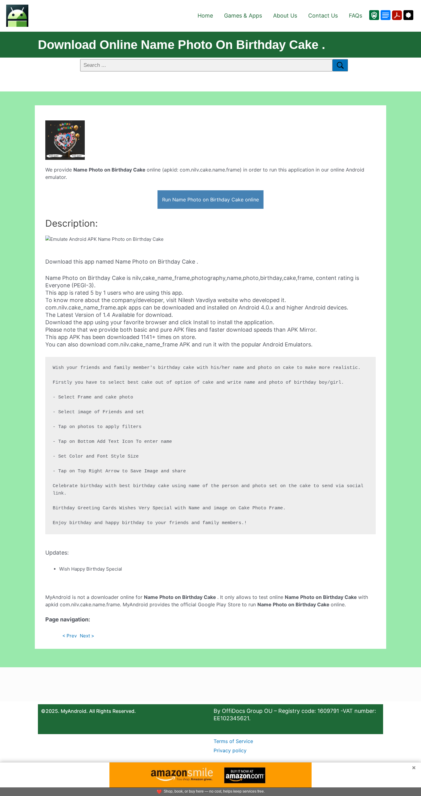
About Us (285, 15)
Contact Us (323, 15)
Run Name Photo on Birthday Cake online (210, 199)
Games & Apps (243, 15)
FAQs (355, 15)
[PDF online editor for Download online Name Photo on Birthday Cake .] (396, 15)
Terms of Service (233, 741)
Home (205, 15)
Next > (87, 636)
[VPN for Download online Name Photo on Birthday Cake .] (374, 15)
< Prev (69, 636)
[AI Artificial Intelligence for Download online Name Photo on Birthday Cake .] (407, 15)
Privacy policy (230, 750)
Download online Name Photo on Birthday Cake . (181, 44)
